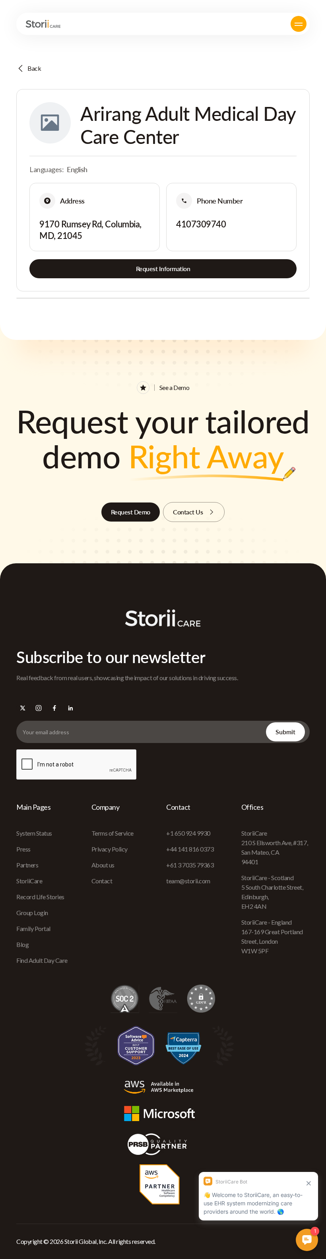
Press (23, 849)
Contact (102, 881)
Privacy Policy (109, 849)
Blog (22, 944)
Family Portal (33, 928)
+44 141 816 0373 (189, 849)
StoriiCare (29, 881)
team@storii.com (188, 881)
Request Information (163, 268)
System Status (34, 833)
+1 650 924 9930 (188, 833)
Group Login (32, 912)
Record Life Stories (40, 896)
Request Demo (130, 512)
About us (102, 865)
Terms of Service (112, 833)
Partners (27, 865)
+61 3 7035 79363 (189, 865)
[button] (299, 24)
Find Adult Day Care (42, 960)
